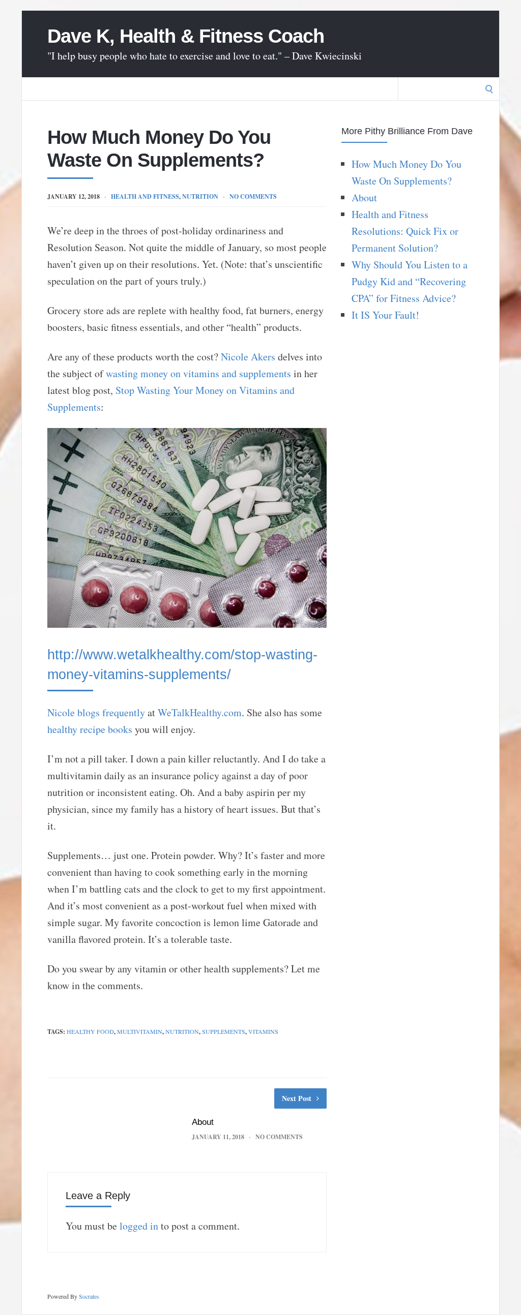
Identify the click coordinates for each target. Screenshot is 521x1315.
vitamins (263, 1031)
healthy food (90, 1031)
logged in (139, 1226)
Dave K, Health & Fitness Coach (185, 36)
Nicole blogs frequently (96, 712)
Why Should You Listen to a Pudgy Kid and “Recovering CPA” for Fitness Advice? (410, 281)
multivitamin (139, 1031)
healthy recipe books (89, 729)
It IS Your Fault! (385, 315)
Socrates (89, 1296)
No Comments (253, 196)
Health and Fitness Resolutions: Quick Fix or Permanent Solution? (405, 231)
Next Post (296, 1098)
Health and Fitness (145, 196)
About (203, 1122)
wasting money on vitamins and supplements (198, 373)
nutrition (200, 196)
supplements (223, 1031)
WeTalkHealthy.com (200, 712)
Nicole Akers (248, 356)
